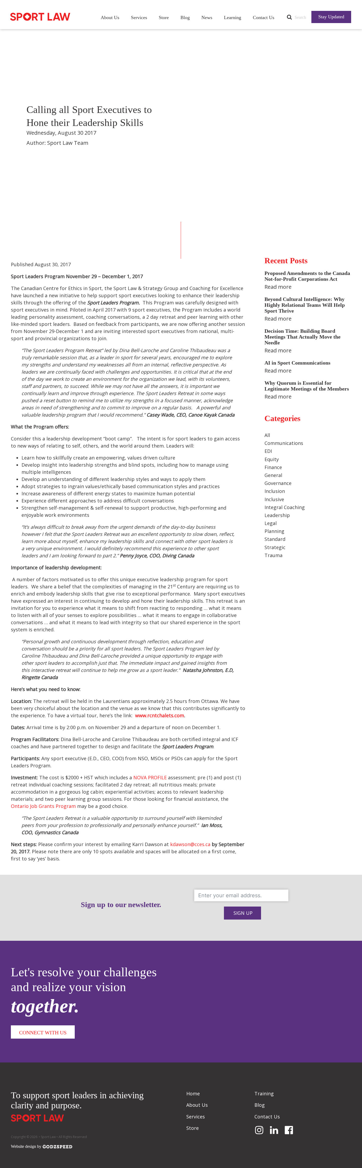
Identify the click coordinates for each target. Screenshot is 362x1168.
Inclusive (274, 499)
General (273, 475)
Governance (278, 483)
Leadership (277, 515)
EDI (268, 451)
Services (139, 17)
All (267, 435)
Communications (283, 443)
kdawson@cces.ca (190, 844)
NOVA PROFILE (150, 777)
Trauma (273, 555)
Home (193, 1093)
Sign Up (243, 913)
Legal (270, 523)
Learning (232, 17)
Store (164, 17)
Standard (274, 539)
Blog (185, 17)
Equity (271, 459)
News (206, 17)
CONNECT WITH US (43, 1032)
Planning (274, 531)
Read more (278, 286)
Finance (273, 467)
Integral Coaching (284, 507)
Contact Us (263, 17)
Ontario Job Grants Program (43, 806)
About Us (110, 17)
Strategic (274, 547)
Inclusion (274, 491)
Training (264, 1093)
